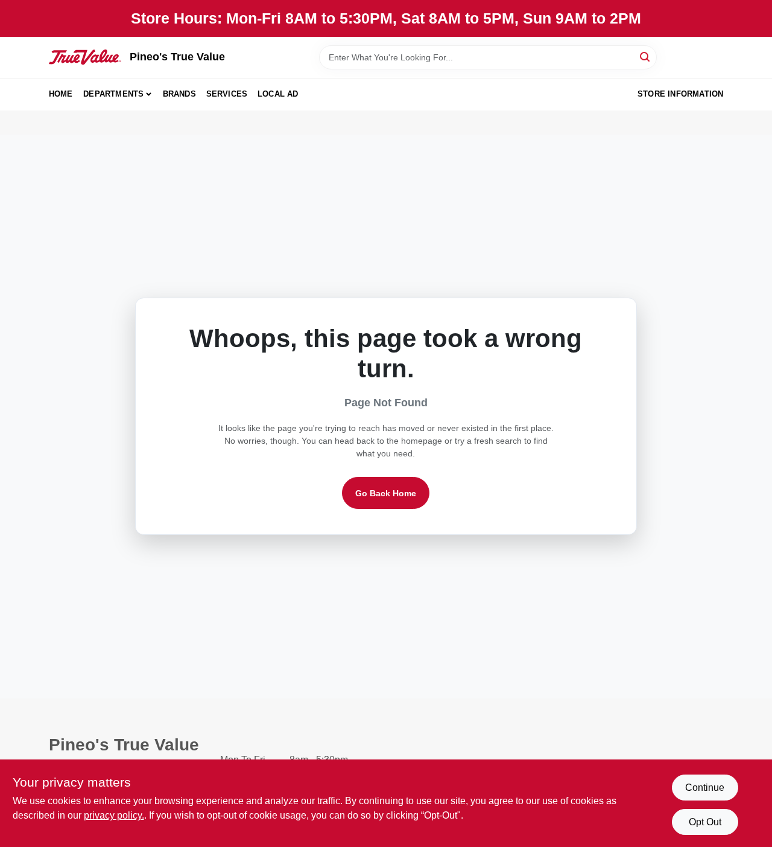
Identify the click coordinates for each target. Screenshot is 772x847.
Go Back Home (385, 493)
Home (61, 93)
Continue (704, 787)
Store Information (680, 93)
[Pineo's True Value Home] (85, 57)
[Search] (645, 56)
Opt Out (705, 822)
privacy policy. (114, 815)
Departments (113, 93)
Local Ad (278, 93)
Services (227, 93)
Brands (179, 93)
